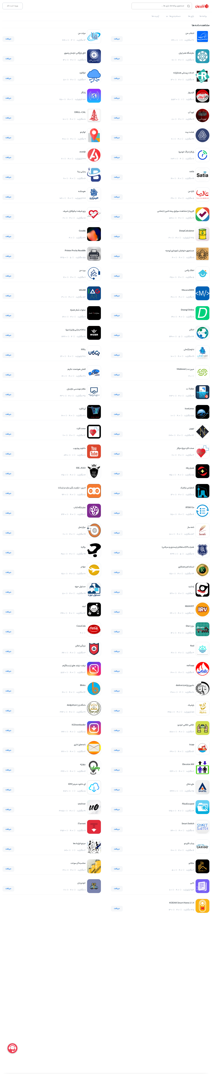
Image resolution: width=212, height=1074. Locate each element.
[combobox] (158, 6)
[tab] (203, 16)
